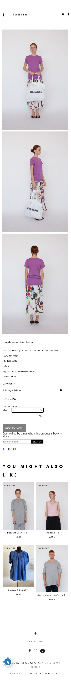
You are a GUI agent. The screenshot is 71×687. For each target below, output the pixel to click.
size (5, 410)
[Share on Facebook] (4, 448)
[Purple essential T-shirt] (35, 128)
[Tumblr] (9, 448)
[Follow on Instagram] (34, 650)
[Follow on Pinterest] (42, 651)
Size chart (7, 383)
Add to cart (14, 427)
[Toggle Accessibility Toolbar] (8, 662)
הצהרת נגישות (16, 673)
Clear (41, 416)
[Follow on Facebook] (29, 650)
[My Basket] (64, 14)
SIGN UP (37, 441)
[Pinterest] (14, 448)
